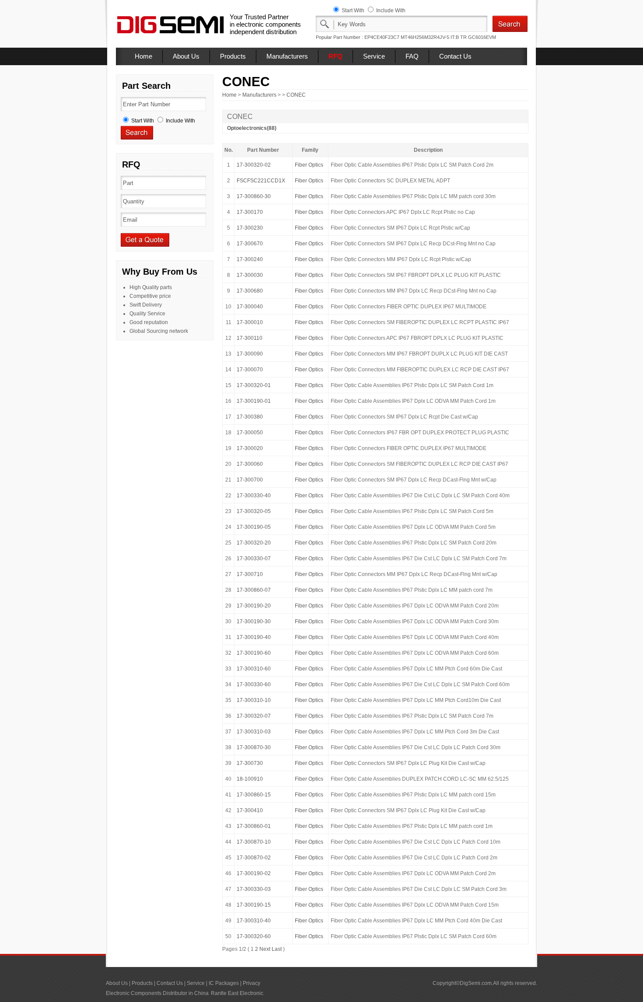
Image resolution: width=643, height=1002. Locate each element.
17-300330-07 (254, 558)
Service (374, 56)
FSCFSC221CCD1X (261, 181)
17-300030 (250, 275)
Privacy (251, 983)
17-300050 (250, 432)
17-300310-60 (254, 669)
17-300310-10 (254, 700)
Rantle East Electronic (237, 993)
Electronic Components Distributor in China (157, 993)
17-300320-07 (254, 716)
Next (264, 949)
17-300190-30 (254, 621)
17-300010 (250, 322)
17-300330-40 (254, 495)
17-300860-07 (254, 590)
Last (277, 949)
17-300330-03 (254, 889)
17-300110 (249, 338)
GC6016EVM (482, 37)
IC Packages (224, 983)
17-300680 (250, 291)
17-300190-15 (254, 905)
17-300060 (250, 464)
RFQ (335, 56)
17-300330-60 (254, 684)
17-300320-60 (254, 936)
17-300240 (250, 259)
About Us (186, 56)
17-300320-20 (254, 543)
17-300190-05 (254, 527)
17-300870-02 (254, 858)
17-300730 (250, 763)
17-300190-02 (254, 873)
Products (233, 56)
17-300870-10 (254, 842)
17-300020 (250, 448)
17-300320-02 (254, 165)
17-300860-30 (254, 196)
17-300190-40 (254, 637)
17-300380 (250, 417)
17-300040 (250, 307)
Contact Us (455, 56)
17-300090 (250, 354)
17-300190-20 (254, 606)
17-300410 (250, 810)
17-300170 (250, 212)
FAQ (412, 56)
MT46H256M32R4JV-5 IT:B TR (434, 37)
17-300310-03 (254, 732)
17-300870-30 (254, 747)
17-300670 (250, 244)
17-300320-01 (254, 385)
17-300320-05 (254, 511)
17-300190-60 (254, 653)
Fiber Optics (309, 165)
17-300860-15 (254, 795)
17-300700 (250, 480)
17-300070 (250, 370)
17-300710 (250, 574)
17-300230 (250, 228)
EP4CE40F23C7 (381, 37)
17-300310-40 (254, 921)
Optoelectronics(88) (251, 128)
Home (143, 56)
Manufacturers (287, 56)
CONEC (296, 95)
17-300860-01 (254, 826)
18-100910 (250, 779)
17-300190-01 (254, 401)
